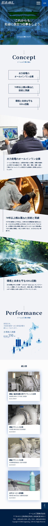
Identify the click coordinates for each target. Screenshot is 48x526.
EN (45, 3)
